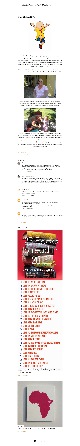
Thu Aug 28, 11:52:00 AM (27, 219)
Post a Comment (22, 222)
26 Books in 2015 (25, 372)
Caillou (57, 55)
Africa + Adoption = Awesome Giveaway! (37, 428)
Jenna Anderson (26, 176)
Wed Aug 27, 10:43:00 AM (28, 208)
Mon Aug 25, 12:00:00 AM (28, 171)
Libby (23, 213)
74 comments (24, 375)
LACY (23, 199)
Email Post (23, 152)
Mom (28, 154)
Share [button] (19, 152)
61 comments (24, 431)
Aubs (23, 163)
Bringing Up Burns (36, 5)
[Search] (61, 4)
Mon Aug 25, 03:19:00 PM (28, 195)
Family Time (23, 154)
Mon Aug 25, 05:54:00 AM (28, 185)
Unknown (24, 189)
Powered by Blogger (41, 441)
